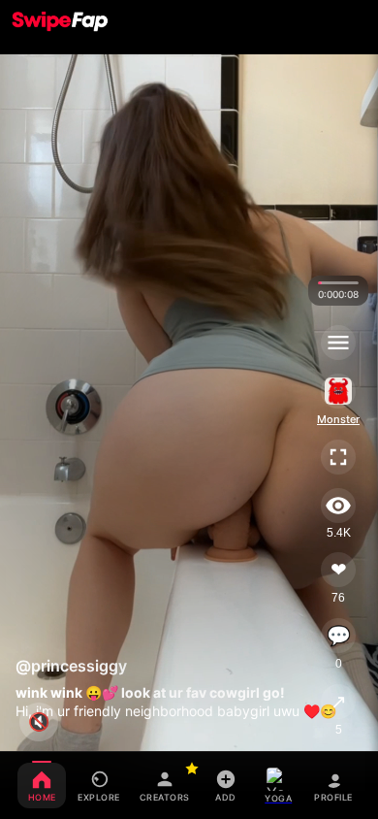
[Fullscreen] (339, 457)
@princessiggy (71, 665)
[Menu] (339, 342)
